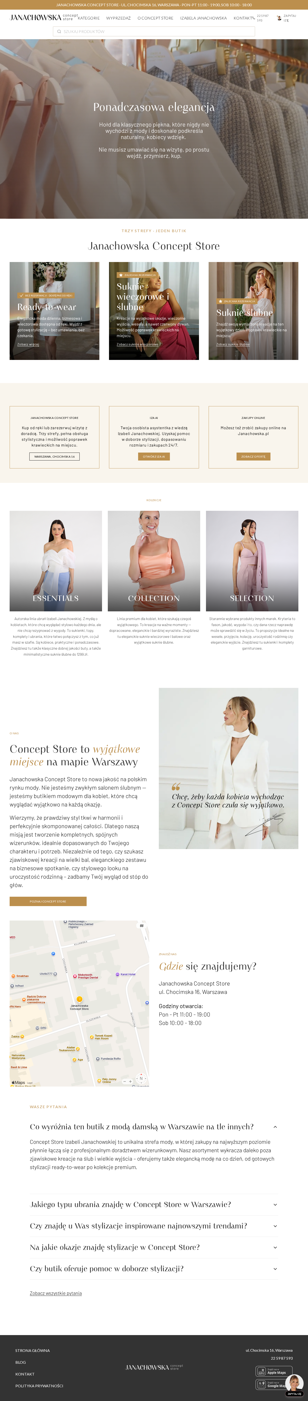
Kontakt (243, 18)
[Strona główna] (44, 18)
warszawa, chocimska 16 (54, 456)
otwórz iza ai (154, 456)
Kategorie (89, 18)
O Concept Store (155, 18)
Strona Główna (32, 1350)
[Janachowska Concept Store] (154, 1368)
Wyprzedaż (118, 18)
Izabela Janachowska (203, 18)
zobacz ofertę (253, 456)
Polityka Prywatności (39, 1385)
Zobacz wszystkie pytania (56, 1293)
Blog (20, 1362)
